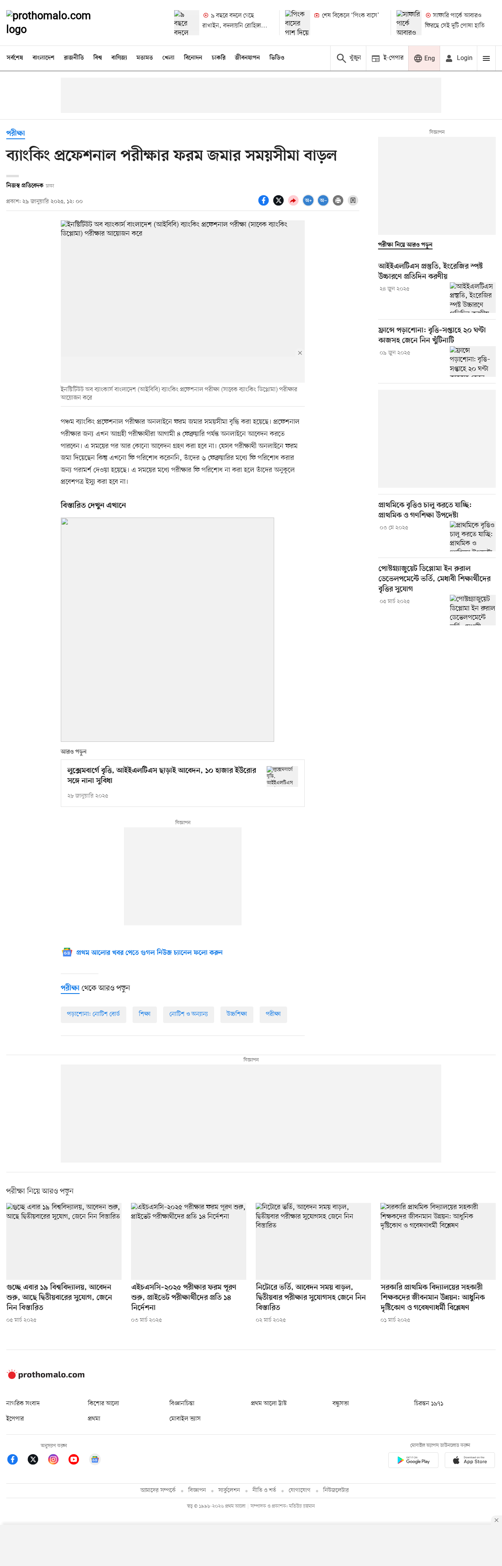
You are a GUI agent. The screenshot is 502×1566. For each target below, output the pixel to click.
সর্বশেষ (15, 58)
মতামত (144, 58)
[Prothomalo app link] (413, 1462)
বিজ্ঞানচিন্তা (182, 1403)
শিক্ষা (145, 1014)
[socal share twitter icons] (279, 204)
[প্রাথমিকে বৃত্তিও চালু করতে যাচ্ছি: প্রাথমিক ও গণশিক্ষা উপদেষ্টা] (473, 536)
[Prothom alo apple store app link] (470, 1462)
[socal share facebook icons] (264, 204)
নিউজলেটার (336, 1490)
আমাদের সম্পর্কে (158, 1490)
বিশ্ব (97, 58)
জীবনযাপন (247, 58)
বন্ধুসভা (341, 1403)
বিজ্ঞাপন (197, 1490)
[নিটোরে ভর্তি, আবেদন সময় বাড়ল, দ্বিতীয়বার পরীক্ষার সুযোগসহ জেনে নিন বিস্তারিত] (313, 1241)
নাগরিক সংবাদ (23, 1403)
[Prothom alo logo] (45, 1377)
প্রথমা (94, 1419)
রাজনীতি (74, 58)
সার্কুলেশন (229, 1490)
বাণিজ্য (119, 58)
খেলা (168, 58)
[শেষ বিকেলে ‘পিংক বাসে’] (297, 22)
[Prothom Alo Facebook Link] (16, 1460)
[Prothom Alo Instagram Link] (57, 1460)
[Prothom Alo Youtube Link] (77, 1460)
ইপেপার (15, 1419)
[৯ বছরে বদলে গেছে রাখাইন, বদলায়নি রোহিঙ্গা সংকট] (186, 22)
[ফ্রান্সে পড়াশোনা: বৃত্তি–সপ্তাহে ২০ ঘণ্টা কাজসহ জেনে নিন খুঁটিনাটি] (473, 361)
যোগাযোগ (300, 1490)
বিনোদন (193, 58)
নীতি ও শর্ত (264, 1490)
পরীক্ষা (15, 133)
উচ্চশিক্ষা (237, 1014)
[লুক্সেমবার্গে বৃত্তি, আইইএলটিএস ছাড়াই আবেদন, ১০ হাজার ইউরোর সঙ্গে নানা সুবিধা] (282, 776)
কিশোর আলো (103, 1403)
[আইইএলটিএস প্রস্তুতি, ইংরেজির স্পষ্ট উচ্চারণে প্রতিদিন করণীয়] (473, 297)
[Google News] (95, 1460)
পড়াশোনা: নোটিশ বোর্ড (93, 1014)
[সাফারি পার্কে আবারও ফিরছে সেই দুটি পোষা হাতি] (409, 22)
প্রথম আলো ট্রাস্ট (269, 1403)
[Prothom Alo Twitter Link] (37, 1460)
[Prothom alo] (59, 22)
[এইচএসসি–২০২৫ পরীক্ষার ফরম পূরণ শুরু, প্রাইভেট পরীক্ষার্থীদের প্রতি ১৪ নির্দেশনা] (188, 1241)
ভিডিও (276, 58)
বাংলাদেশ (44, 58)
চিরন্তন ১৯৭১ (428, 1403)
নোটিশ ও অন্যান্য (188, 1014)
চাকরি (219, 58)
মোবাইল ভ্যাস (185, 1419)
